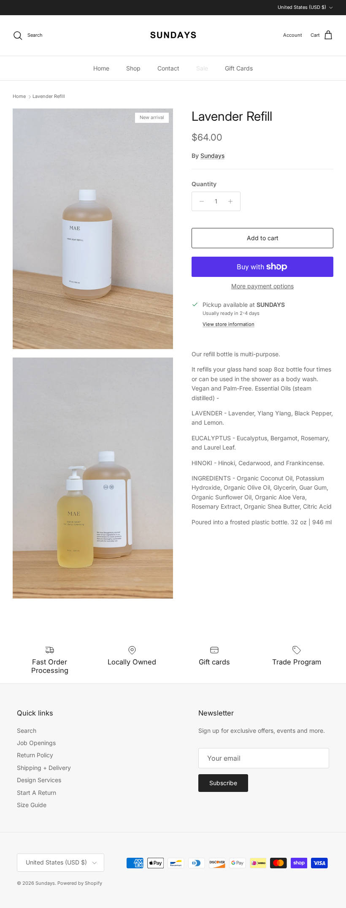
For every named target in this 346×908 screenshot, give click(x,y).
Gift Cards (239, 68)
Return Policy (35, 755)
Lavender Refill (48, 97)
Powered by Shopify (79, 883)
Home (101, 68)
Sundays (212, 155)
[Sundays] (173, 35)
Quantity (204, 183)
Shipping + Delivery (44, 767)
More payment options (262, 286)
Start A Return (36, 792)
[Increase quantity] (232, 201)
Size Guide (31, 804)
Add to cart (262, 237)
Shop (133, 68)
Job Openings (36, 742)
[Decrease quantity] (199, 201)
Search (26, 730)
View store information (228, 324)
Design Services (39, 779)
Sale (202, 68)
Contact (168, 68)
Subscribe (223, 782)
